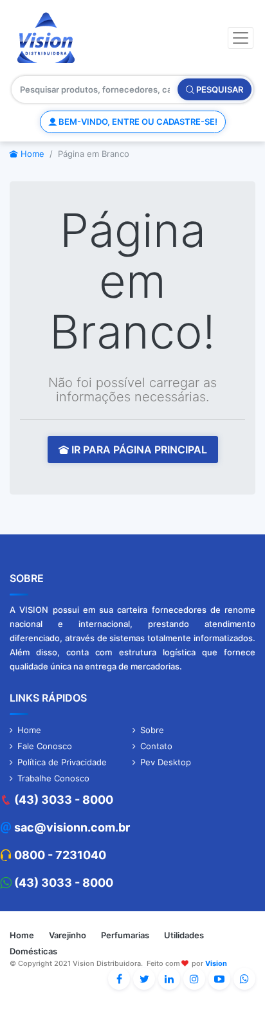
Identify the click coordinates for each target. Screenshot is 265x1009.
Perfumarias (125, 935)
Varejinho (67, 935)
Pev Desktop (165, 762)
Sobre (152, 730)
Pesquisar (218, 89)
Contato (156, 746)
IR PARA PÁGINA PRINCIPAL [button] (138, 449)
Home (31, 154)
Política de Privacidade (62, 762)
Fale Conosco (44, 746)
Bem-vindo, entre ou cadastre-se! (137, 121)
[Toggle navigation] (240, 38)
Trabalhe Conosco (53, 778)
